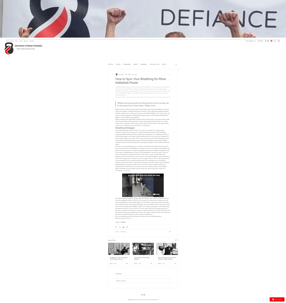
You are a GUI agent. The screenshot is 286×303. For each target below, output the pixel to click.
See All (176, 240)
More (163, 64)
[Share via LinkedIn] (123, 227)
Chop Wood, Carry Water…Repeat (142, 258)
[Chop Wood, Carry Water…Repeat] (143, 249)
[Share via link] (127, 227)
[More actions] (170, 74)
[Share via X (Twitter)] (120, 227)
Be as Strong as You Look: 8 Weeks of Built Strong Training (167, 258)
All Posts (110, 64)
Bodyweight (126, 64)
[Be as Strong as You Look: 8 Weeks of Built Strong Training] (167, 249)
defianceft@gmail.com (251, 41)
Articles (118, 64)
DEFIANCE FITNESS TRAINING (28, 46)
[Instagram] (268, 41)
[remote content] (143, 185)
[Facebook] (265, 41)
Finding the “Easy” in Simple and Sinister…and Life (119, 258)
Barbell (135, 64)
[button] (279, 41)
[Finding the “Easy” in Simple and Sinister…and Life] (119, 249)
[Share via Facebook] (116, 227)
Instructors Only (154, 64)
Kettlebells (144, 64)
